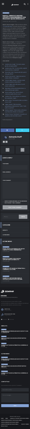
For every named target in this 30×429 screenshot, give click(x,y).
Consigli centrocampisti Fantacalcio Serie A (11, 420)
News (7, 418)
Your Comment (7, 180)
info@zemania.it (7, 310)
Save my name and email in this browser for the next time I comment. (16, 202)
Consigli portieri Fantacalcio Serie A (9, 424)
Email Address (7, 172)
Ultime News (6, 234)
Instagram (11, 319)
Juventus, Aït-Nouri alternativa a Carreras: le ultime (14, 269)
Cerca (23, 216)
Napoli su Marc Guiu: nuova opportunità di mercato (12, 259)
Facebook (5, 319)
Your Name (6, 163)
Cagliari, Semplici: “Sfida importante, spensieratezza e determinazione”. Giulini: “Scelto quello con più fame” (15, 106)
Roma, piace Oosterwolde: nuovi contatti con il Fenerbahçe (13, 249)
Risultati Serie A (25, 424)
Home (2, 418)
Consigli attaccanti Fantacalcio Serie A (19, 418)
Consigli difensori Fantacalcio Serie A (10, 422)
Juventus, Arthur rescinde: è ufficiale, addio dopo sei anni (12, 278)
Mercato (5, 230)
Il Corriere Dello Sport (7, 26)
